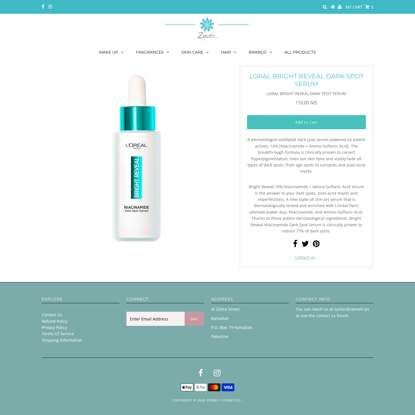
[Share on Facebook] (295, 245)
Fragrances (150, 52)
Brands (258, 52)
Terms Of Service (58, 333)
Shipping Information (62, 340)
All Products (300, 52)
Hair (226, 52)
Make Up (108, 52)
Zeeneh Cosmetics (223, 400)
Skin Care (192, 52)
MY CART (360, 7)
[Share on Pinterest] (316, 245)
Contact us (305, 257)
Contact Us (52, 314)
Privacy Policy (54, 327)
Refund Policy (54, 321)
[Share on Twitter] (305, 245)
